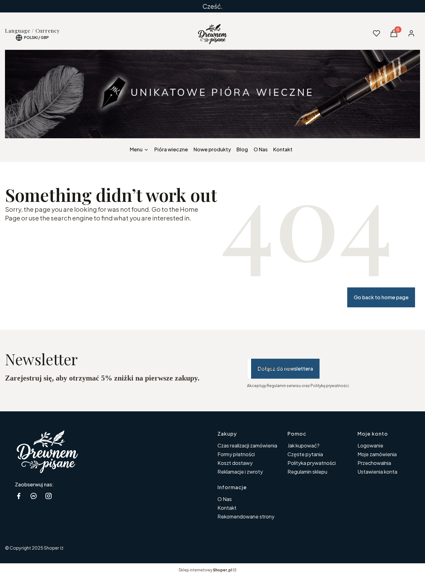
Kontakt (226, 507)
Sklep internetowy (205, 570)
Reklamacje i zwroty (240, 471)
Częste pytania (305, 454)
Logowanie (370, 445)
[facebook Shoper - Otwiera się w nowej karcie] (18, 496)
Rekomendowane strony (245, 516)
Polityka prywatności (311, 463)
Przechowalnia (374, 463)
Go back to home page (381, 297)
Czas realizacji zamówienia (247, 445)
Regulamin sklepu (307, 471)
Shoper (51, 548)
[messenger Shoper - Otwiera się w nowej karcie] (33, 496)
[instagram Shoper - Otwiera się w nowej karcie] (48, 496)
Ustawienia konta (377, 471)
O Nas (224, 499)
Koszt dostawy (235, 463)
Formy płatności (236, 454)
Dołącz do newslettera (285, 368)
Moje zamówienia (377, 454)
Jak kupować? (303, 445)
